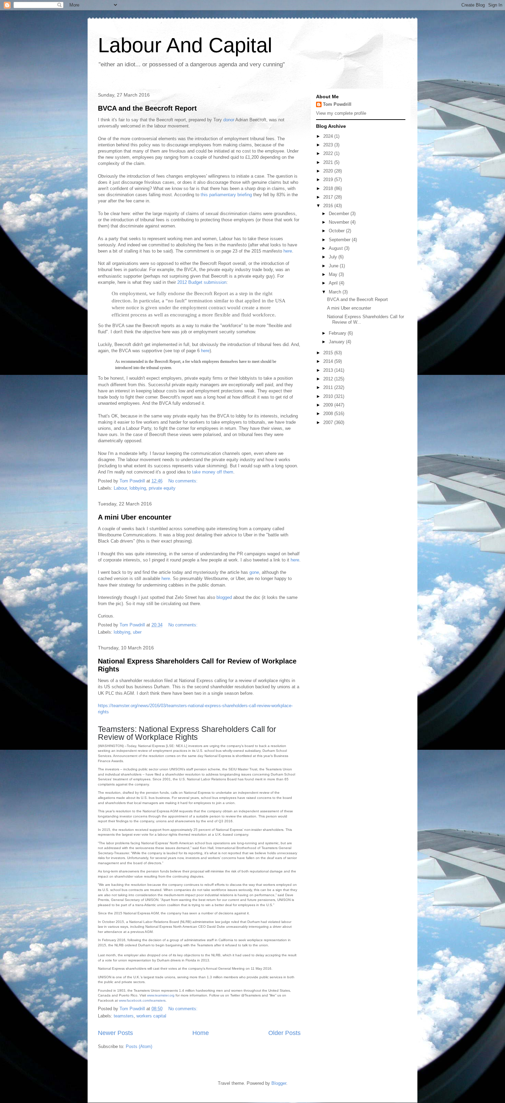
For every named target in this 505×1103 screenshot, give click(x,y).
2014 (328, 361)
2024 (328, 136)
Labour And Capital (185, 45)
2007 (328, 422)
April (334, 283)
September (340, 239)
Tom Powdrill (337, 104)
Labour (120, 488)
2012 (328, 378)
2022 (328, 153)
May (334, 274)
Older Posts (284, 1032)
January (337, 341)
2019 (328, 179)
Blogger (278, 1083)
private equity (162, 488)
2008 (328, 413)
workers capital (151, 1015)
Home (200, 1032)
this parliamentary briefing (226, 194)
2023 (328, 144)
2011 (328, 387)
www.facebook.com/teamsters (142, 1000)
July (333, 256)
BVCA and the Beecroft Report (147, 108)
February (338, 333)
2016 (328, 205)
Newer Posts (115, 1032)
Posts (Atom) (139, 1046)
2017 (328, 197)
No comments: (183, 480)
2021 (328, 162)
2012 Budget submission (201, 282)
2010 (328, 396)
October (337, 230)
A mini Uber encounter (134, 517)
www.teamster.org (161, 995)
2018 (328, 188)
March (336, 291)
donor (228, 119)
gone (254, 572)
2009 (328, 405)
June (334, 265)
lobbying (138, 488)
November (339, 222)
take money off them (212, 472)
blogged (224, 597)
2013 (328, 370)
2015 (328, 352)
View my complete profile (341, 113)
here (287, 251)
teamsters (124, 1015)
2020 (328, 171)
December (339, 213)
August (336, 248)
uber (137, 632)
